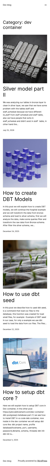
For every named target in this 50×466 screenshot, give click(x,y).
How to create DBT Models (20, 196)
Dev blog (7, 5)
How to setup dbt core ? (24, 395)
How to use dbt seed (21, 297)
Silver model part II (23, 92)
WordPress (42, 461)
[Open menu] (45, 5)
